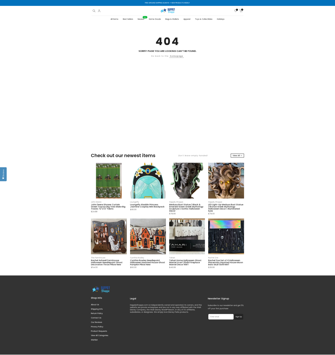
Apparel (186, 19)
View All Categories (99, 335)
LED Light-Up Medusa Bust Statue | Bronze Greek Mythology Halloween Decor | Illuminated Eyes (225, 207)
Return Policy (97, 313)
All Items (114, 19)
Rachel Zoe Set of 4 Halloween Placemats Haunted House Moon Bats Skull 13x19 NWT (225, 262)
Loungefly (134, 202)
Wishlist (94, 340)
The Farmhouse (98, 257)
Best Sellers (128, 19)
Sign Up (239, 316)
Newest (142, 19)
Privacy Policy (97, 326)
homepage (176, 56)
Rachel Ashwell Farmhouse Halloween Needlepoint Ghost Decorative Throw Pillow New (106, 262)
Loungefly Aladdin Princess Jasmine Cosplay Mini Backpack (147, 205)
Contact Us (96, 317)
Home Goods (155, 19)
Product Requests (99, 331)
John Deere (96, 202)
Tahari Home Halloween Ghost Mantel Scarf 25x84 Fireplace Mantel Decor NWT (185, 262)
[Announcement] (167, 3)
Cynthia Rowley (137, 257)
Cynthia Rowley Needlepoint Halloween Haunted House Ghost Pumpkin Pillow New (147, 262)
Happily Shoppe (176, 202)
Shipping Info (97, 309)
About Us (95, 304)
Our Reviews (96, 322)
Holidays (220, 19)
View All (236, 155)
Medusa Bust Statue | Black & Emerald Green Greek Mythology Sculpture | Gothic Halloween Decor (186, 207)
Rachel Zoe (213, 257)
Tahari (172, 257)
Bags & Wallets (172, 19)
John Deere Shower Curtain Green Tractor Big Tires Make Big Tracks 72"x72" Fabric (108, 206)
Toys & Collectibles (203, 19)
